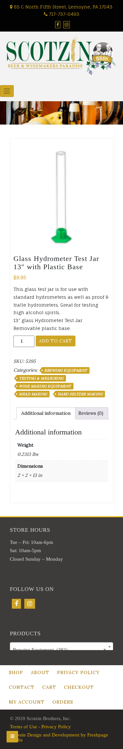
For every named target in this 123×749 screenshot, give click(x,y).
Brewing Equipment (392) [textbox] (59, 649)
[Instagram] (29, 604)
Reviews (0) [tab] (90, 413)
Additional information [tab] (46, 413)
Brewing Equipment (65, 370)
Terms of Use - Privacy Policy (40, 726)
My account (27, 702)
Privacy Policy (78, 672)
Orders (62, 702)
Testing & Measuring (41, 378)
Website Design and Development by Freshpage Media (59, 737)
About (40, 672)
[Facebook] (16, 604)
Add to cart (55, 341)
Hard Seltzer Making (80, 394)
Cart (49, 687)
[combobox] (61, 646)
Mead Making (33, 394)
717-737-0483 (63, 14)
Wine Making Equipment (45, 386)
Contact (21, 687)
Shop (16, 672)
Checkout (79, 687)
